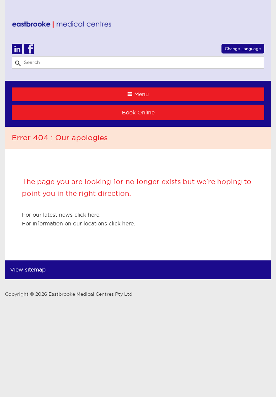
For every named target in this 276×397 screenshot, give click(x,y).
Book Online (138, 112)
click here (86, 214)
